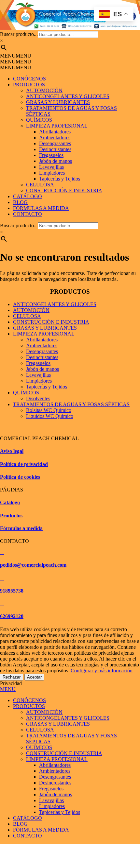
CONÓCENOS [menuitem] (29, 700)
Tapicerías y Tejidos (59, 178)
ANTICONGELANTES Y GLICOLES (67, 96)
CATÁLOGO (27, 196)
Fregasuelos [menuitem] (51, 788)
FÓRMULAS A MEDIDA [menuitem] (41, 830)
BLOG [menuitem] (20, 824)
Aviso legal (11, 451)
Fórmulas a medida (21, 528)
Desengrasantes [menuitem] (55, 777)
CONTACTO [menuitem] (27, 835)
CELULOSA (40, 184)
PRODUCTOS (29, 84)
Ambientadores (54, 137)
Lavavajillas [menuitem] (51, 800)
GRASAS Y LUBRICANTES (58, 102)
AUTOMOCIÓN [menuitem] (44, 712)
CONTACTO (27, 214)
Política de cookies (20, 477)
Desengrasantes (55, 143)
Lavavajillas (51, 167)
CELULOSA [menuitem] (40, 729)
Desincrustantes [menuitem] (55, 782)
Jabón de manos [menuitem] (55, 794)
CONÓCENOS (29, 78)
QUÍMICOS (39, 120)
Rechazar (12, 677)
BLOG (20, 202)
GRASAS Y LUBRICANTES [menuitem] (58, 724)
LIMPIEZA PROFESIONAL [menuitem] (57, 759)
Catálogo (10, 502)
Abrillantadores (55, 131)
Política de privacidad (24, 464)
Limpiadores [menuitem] (52, 806)
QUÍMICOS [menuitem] (39, 747)
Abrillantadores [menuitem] (55, 765)
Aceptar (34, 677)
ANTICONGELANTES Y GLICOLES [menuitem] (67, 718)
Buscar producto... (19, 34)
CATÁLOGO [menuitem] (27, 818)
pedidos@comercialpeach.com (33, 565)
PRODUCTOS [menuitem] (29, 706)
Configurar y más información (102, 670)
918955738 (11, 591)
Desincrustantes (55, 149)
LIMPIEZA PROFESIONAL (57, 126)
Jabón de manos (55, 161)
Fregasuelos (51, 155)
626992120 (11, 616)
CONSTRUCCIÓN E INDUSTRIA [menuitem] (64, 753)
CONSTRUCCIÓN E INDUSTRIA (64, 190)
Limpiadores (52, 173)
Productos (11, 515)
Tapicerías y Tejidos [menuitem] (59, 812)
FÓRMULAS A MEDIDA (41, 208)
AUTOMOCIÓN (44, 90)
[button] (15, 56)
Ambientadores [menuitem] (54, 771)
